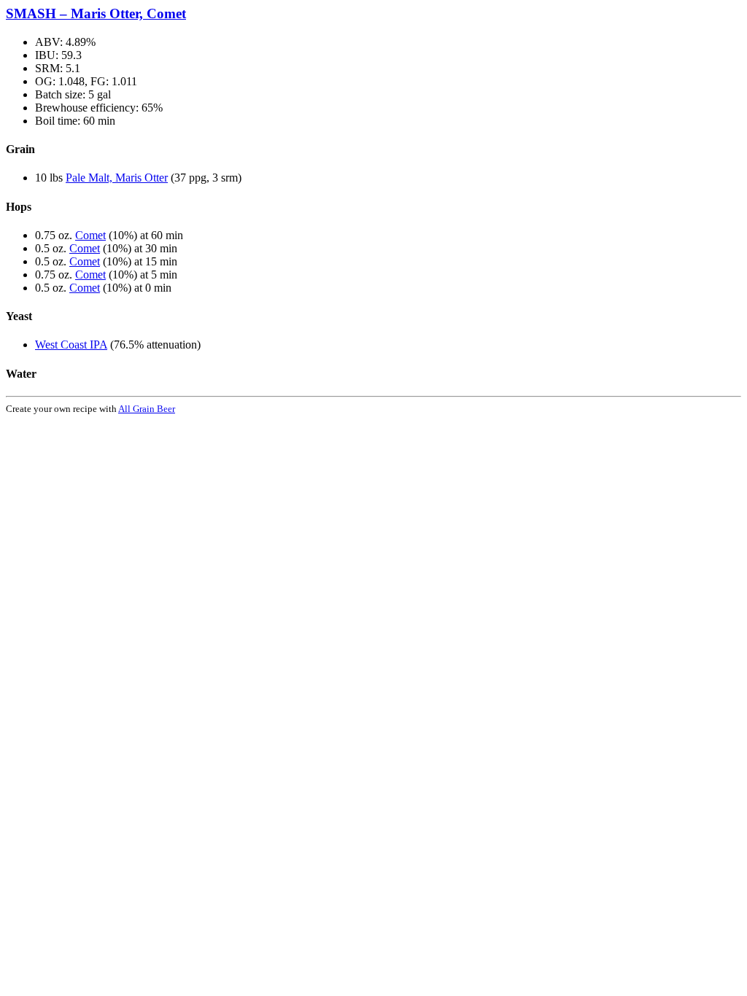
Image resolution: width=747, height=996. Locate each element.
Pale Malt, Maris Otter (117, 177)
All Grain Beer (146, 408)
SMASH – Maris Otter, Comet (96, 13)
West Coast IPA (71, 344)
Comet (90, 235)
